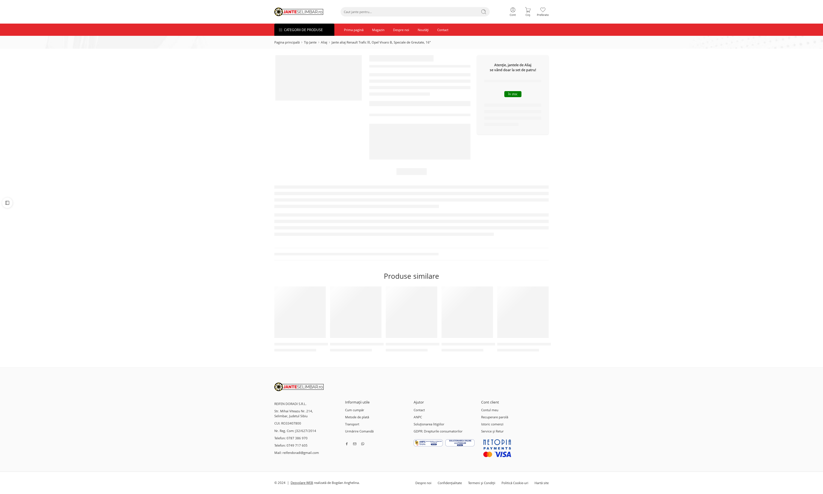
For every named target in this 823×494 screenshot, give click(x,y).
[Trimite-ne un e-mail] (355, 444)
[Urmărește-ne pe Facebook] (346, 444)
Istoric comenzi (492, 424)
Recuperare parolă (494, 417)
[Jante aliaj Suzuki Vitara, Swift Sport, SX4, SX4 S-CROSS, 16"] (300, 312)
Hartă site (542, 483)
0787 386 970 (297, 438)
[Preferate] (319, 292)
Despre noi (401, 30)
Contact (442, 30)
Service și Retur (492, 431)
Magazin (378, 30)
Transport (352, 424)
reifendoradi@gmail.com (300, 453)
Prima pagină (353, 30)
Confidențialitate (450, 483)
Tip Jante (310, 42)
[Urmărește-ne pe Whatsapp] (363, 444)
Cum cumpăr (354, 410)
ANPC (418, 417)
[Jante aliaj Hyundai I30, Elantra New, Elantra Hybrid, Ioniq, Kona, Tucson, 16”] (523, 312)
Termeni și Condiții (481, 483)
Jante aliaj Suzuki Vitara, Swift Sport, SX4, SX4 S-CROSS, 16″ (322, 344)
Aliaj (324, 42)
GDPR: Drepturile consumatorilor (438, 431)
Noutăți (423, 30)
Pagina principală (287, 42)
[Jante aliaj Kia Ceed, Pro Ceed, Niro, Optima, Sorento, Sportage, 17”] (467, 312)
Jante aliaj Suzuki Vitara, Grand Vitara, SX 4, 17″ (368, 344)
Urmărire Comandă (359, 431)
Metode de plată (357, 417)
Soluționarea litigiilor (429, 424)
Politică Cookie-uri (515, 483)
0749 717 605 (297, 445)
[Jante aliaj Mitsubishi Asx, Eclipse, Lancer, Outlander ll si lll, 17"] (411, 312)
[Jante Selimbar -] (298, 12)
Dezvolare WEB (302, 483)
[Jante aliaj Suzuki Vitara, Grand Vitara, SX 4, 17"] (355, 312)
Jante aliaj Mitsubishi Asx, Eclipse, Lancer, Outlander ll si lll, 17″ (437, 344)
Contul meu (489, 410)
